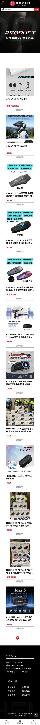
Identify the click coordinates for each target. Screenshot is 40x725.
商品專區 (12, 691)
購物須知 (26, 691)
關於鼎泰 (12, 687)
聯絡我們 (26, 695)
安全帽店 (25, 705)
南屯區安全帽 (28, 702)
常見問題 (12, 695)
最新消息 (26, 687)
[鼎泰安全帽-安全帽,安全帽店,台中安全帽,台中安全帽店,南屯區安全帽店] (20, 4)
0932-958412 (17, 665)
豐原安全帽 (16, 705)
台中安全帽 (17, 702)
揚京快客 (18, 714)
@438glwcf (19, 662)
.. (32, 714)
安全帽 (9, 702)
